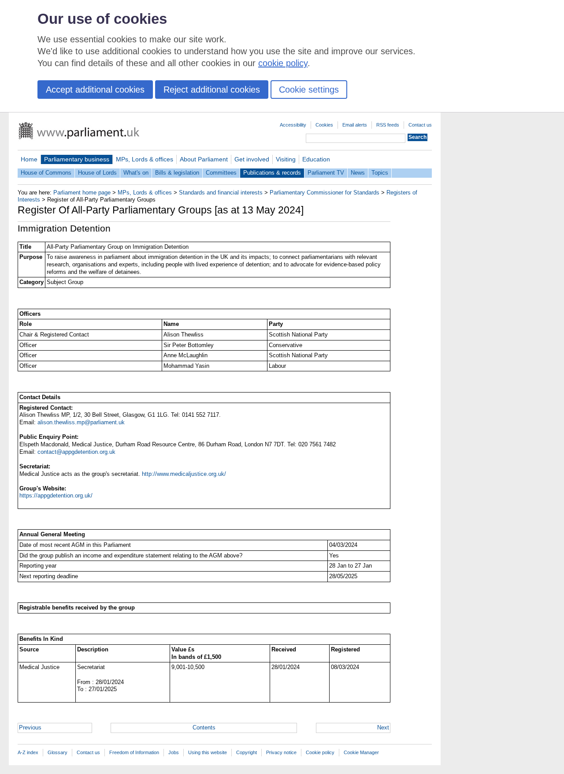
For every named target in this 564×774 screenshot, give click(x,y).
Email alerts (354, 124)
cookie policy (283, 63)
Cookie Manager (361, 752)
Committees (221, 172)
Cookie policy (320, 752)
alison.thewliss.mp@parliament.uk (81, 422)
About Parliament (204, 159)
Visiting (286, 159)
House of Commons (46, 172)
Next (383, 727)
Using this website (207, 752)
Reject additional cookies (211, 89)
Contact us (420, 124)
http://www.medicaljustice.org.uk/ (184, 474)
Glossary (57, 752)
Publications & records (272, 172)
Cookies (324, 124)
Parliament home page (82, 192)
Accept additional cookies (95, 89)
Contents (204, 727)
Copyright (246, 752)
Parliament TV (326, 172)
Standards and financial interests (221, 192)
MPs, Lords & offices (144, 159)
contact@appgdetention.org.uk (76, 452)
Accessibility (293, 124)
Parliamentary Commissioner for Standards (324, 192)
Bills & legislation (177, 172)
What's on (135, 172)
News (358, 172)
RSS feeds (387, 124)
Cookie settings (309, 89)
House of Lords (97, 172)
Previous (30, 727)
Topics (379, 172)
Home (29, 159)
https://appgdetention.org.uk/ (56, 495)
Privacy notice (281, 752)
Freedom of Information (134, 752)
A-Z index (28, 752)
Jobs (173, 752)
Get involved (251, 159)
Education (316, 159)
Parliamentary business (76, 159)
